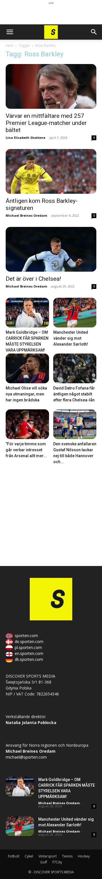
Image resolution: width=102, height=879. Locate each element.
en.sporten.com (29, 653)
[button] (10, 32)
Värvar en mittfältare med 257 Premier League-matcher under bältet (46, 122)
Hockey (84, 856)
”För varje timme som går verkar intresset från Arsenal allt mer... (26, 450)
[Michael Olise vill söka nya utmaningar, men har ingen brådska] (27, 368)
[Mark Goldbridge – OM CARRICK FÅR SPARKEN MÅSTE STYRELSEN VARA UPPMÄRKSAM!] (27, 312)
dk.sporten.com (29, 659)
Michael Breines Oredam (26, 215)
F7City (57, 862)
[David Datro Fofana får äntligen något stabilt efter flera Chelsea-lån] (75, 368)
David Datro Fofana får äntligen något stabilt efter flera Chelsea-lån (74, 394)
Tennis (67, 856)
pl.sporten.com (28, 647)
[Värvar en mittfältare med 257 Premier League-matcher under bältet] (51, 86)
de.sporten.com (29, 641)
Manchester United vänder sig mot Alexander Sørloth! (70, 338)
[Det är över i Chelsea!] (51, 249)
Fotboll (13, 856)
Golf (43, 862)
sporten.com (26, 635)
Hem (9, 45)
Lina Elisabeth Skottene (25, 137)
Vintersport (48, 856)
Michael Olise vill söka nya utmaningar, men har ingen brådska (26, 394)
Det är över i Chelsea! (33, 278)
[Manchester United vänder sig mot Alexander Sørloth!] (75, 312)
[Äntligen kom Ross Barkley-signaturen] (51, 171)
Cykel (29, 856)
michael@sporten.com (26, 757)
